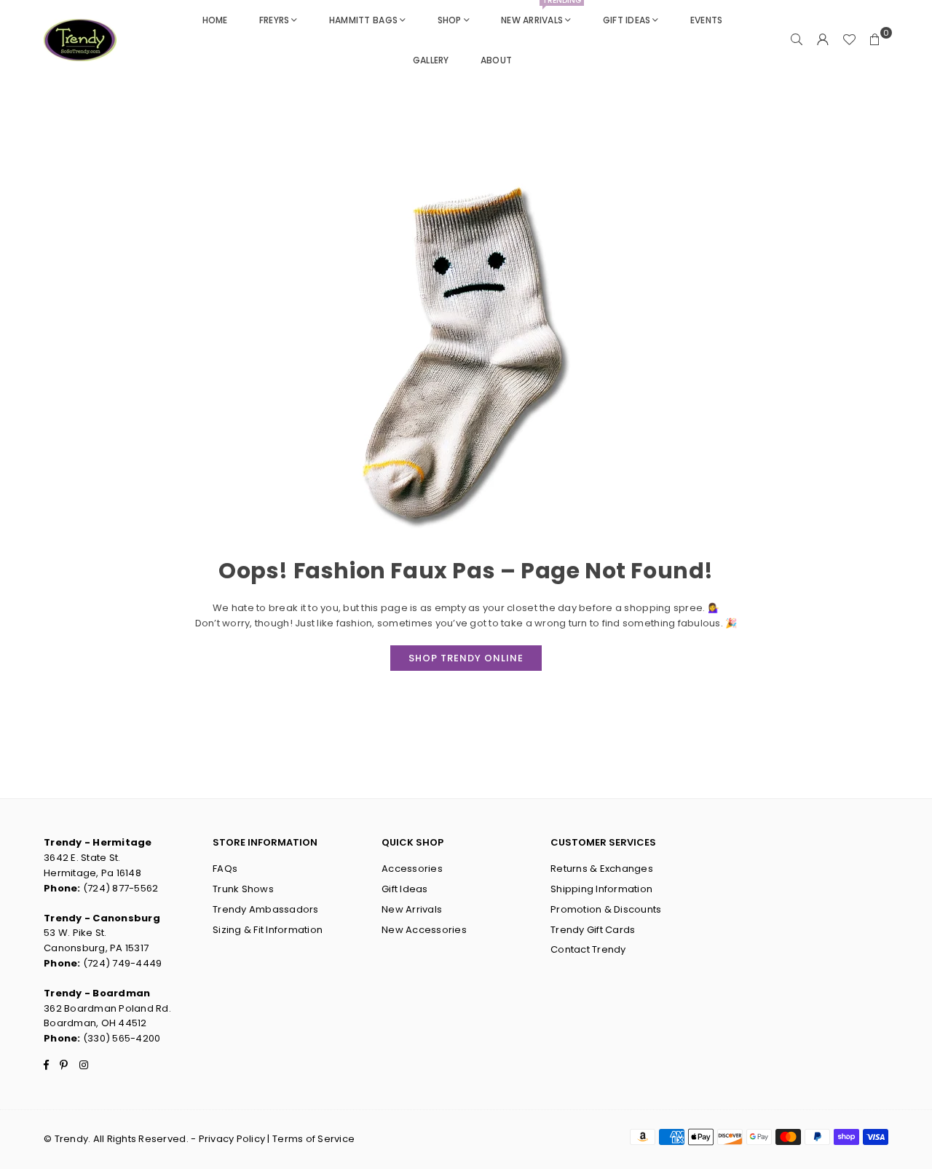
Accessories (412, 868)
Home (215, 20)
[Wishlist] (849, 40)
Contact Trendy (588, 949)
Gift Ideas (627, 20)
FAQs (225, 868)
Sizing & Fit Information (268, 930)
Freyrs (274, 20)
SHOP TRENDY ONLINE (466, 658)
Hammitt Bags (363, 20)
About (496, 60)
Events (706, 20)
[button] (875, 40)
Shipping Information (601, 889)
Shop (450, 20)
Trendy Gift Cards (592, 930)
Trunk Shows (243, 889)
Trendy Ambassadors (266, 909)
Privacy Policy (232, 1139)
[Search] (796, 40)
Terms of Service (313, 1139)
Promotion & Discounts (605, 909)
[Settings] (823, 40)
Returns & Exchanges (601, 868)
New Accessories (424, 930)
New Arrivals (541, 13)
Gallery (431, 60)
